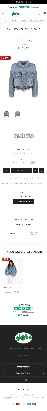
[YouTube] (28, 389)
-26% (5, 58)
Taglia (23, 159)
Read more (23, 355)
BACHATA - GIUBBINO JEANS (12, 288)
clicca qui (32, 188)
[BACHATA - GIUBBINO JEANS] (17, 34)
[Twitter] (23, 389)
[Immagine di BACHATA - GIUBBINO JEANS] (6, 114)
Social (23, 193)
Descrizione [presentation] (23, 224)
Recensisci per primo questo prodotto (23, 41)
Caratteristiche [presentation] (23, 219)
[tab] (23, 220)
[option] (6, 114)
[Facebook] (18, 389)
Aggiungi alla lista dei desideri (41, 170)
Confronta (35, 170)
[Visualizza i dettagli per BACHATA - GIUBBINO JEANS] (12, 271)
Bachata (23, 149)
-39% (5, 259)
